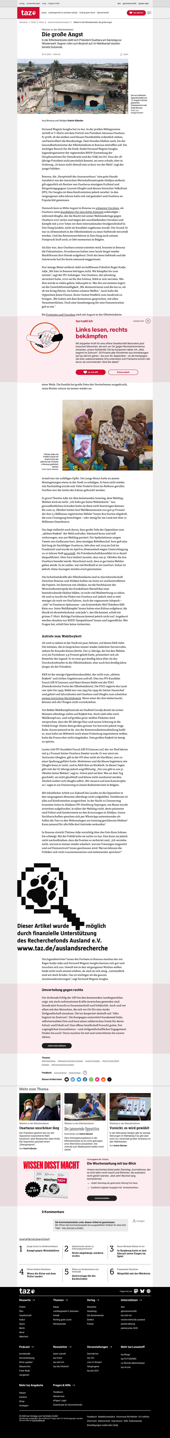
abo (123, 1307)
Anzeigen (23, 1405)
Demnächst (92, 1353)
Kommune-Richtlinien (127, 1416)
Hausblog (92, 1311)
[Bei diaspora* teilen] (97, 1079)
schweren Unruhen (107, 208)
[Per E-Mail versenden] (67, 1079)
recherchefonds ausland (133, 1319)
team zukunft (59, 1353)
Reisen (22, 1392)
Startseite (23, 22)
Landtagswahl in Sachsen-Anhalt (66, 1313)
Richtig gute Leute (62, 1319)
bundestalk (24, 1353)
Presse (90, 1323)
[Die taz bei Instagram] (148, 1292)
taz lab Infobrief (61, 1366)
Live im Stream (94, 1362)
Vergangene (93, 1366)
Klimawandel (59, 1323)
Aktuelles (91, 1307)
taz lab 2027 (93, 1370)
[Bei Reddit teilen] (103, 1079)
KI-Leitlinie (144, 1416)
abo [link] (119, 3)
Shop (21, 1401)
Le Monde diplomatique (133, 1363)
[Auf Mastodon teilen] (73, 1079)
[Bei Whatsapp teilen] (91, 1079)
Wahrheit (23, 1336)
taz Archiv (126, 1367)
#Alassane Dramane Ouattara (70, 1061)
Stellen (90, 1319)
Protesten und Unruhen (60, 314)
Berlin (22, 1328)
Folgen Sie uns (126, 1291)
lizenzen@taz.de (38, 1420)
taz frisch (57, 1358)
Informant (92, 1421)
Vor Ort (90, 1358)
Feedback (58, 1392)
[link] (44, 13)
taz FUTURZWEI (128, 1358)
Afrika (41, 22)
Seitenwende (135, 1421)
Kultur (22, 1319)
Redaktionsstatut (107, 1416)
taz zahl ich (126, 1315)
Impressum (117, 1421)
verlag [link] (21, 3)
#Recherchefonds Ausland (63, 1065)
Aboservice (58, 1396)
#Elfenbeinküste (49, 1061)
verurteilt (69, 553)
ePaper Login (59, 1400)
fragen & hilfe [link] (54, 3)
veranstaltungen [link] (33, 3)
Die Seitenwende (95, 1315)
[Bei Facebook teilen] (85, 1079)
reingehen (24, 1375)
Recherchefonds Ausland (58, 22)
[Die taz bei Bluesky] (142, 1292)
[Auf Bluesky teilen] (79, 1079)
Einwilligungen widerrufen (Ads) (102, 1425)
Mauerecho (25, 1366)
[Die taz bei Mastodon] (136, 1292)
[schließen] (148, 321)
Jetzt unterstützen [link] (57, 1045)
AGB (126, 1421)
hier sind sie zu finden (72, 1228)
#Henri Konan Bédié (110, 1061)
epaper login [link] (143, 3)
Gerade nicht (138, 321)
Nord (21, 1332)
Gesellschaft (25, 1315)
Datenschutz (104, 1421)
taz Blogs (125, 1354)
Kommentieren (60, 1073)
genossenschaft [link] (129, 3)
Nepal (56, 1307)
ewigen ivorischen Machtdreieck (61, 698)
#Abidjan (46, 1065)
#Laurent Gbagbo (92, 1061)
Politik (33, 22)
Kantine (23, 1397)
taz (27, 1291)
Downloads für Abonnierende (67, 1404)
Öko (21, 1311)
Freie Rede (24, 1370)
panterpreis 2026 (129, 1328)
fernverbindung (26, 1358)
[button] (149, 12)
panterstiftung (128, 1323)
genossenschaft (129, 1311)
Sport (22, 1323)
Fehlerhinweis (75, 1073)
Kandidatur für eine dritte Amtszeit (81, 211)
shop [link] (44, 3)
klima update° (26, 1362)
